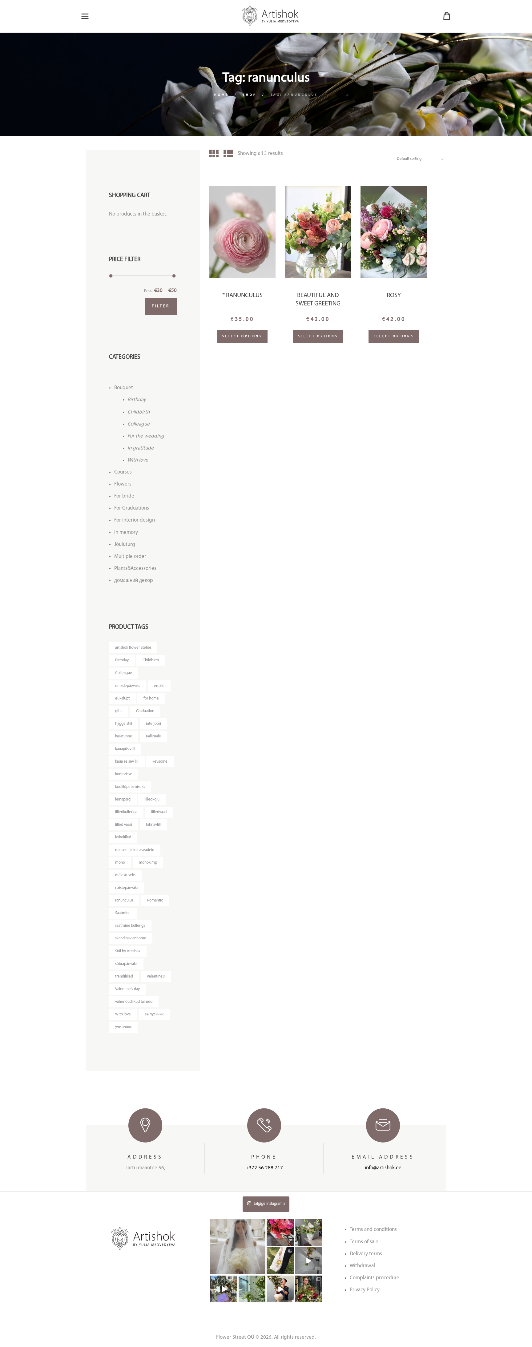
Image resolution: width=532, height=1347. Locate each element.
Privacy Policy (365, 1290)
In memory (126, 532)
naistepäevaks (126, 888)
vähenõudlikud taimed (133, 1002)
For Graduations (131, 508)
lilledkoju (151, 799)
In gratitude (140, 448)
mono (120, 863)
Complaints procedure (374, 1277)
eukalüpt (122, 698)
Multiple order (130, 556)
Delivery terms (366, 1253)
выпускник (154, 1014)
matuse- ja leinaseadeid (134, 850)
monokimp (148, 863)
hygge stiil (123, 724)
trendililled (124, 976)
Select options (242, 336)
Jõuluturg (124, 544)
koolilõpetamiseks (130, 787)
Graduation (145, 711)
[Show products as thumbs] (214, 154)
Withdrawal (362, 1265)
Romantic (155, 900)
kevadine (159, 762)
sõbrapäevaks (126, 964)
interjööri (153, 724)
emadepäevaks (127, 686)
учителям (123, 1027)
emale (159, 686)
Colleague (138, 424)
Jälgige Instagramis (269, 1204)
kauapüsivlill (125, 749)
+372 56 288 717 (264, 1168)
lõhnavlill (153, 825)
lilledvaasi (159, 812)
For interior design (134, 520)
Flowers (122, 484)
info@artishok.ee (383, 1168)
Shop (249, 95)
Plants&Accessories (135, 568)
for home (151, 698)
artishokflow (237, 1222)
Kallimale (153, 736)
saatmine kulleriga (130, 926)
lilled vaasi (123, 825)
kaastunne (123, 736)
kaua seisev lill (127, 762)
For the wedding (145, 436)
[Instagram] (262, 1270)
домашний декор (133, 580)
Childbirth (138, 412)
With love (137, 460)
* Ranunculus (242, 295)
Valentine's (156, 976)
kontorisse (123, 774)
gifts (118, 711)
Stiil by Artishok (127, 951)
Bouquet (123, 387)
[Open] (237, 1246)
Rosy (394, 295)
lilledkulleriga (126, 812)
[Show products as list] (228, 154)
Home (221, 95)
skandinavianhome (130, 938)
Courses (123, 472)
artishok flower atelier (133, 648)
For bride (124, 496)
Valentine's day (127, 989)
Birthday (136, 399)
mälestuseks (125, 875)
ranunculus (124, 900)
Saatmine (123, 913)
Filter (161, 306)
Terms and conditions (373, 1229)
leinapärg (123, 799)
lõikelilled (123, 837)
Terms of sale (364, 1241)
